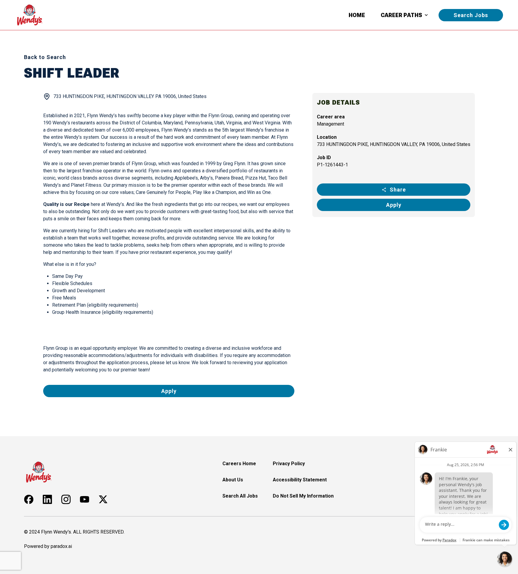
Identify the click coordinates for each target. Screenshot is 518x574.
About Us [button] (232, 480)
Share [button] (398, 189)
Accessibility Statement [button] (300, 480)
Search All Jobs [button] (240, 496)
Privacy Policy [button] (289, 463)
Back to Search (45, 57)
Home (357, 15)
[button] (29, 499)
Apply (393, 205)
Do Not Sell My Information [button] (303, 496)
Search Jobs (471, 15)
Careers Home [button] (239, 463)
